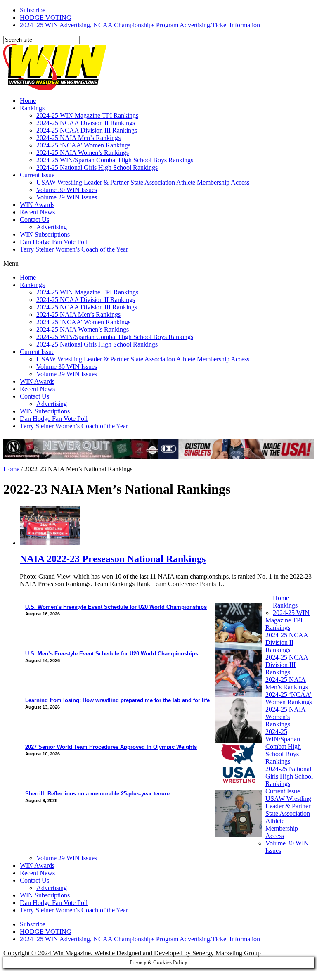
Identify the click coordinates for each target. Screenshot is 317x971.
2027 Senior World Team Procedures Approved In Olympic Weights (111, 747)
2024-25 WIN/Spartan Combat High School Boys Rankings (114, 160)
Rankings (32, 108)
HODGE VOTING (45, 17)
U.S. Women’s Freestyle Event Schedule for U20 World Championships (116, 607)
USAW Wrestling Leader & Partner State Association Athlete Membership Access (142, 182)
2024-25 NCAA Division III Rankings (86, 130)
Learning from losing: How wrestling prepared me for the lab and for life (117, 700)
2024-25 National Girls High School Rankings (97, 167)
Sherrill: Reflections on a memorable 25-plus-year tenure (97, 794)
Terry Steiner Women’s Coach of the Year (74, 249)
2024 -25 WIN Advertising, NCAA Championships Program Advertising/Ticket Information (140, 24)
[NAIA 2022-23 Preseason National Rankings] (50, 542)
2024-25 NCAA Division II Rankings (85, 122)
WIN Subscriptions (45, 234)
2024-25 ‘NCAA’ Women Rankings (83, 145)
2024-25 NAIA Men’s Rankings (78, 137)
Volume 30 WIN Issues (66, 189)
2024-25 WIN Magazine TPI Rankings (87, 115)
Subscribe (32, 10)
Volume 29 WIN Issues (66, 197)
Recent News (37, 212)
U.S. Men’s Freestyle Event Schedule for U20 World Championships (111, 653)
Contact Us (34, 219)
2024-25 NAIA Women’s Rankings (82, 152)
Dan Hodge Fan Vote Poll (54, 241)
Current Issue (37, 174)
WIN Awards (37, 204)
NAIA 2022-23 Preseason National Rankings (113, 558)
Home (28, 100)
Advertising (51, 226)
